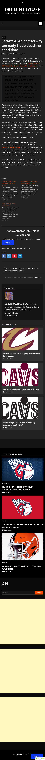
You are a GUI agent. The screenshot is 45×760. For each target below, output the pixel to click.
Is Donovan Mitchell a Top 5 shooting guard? (22, 277)
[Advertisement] (22, 621)
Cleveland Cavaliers (13, 248)
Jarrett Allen (23, 248)
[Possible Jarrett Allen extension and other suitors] (11, 190)
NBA (29, 248)
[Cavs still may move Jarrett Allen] (11, 212)
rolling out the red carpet (11, 147)
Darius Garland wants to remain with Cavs (21, 389)
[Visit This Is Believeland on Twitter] (6, 584)
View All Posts (12, 313)
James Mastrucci (15, 303)
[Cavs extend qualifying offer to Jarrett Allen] (31, 189)
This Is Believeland (22, 10)
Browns (4, 562)
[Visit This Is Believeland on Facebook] (3, 584)
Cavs (3, 37)
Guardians (5, 483)
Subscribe (7, 243)
